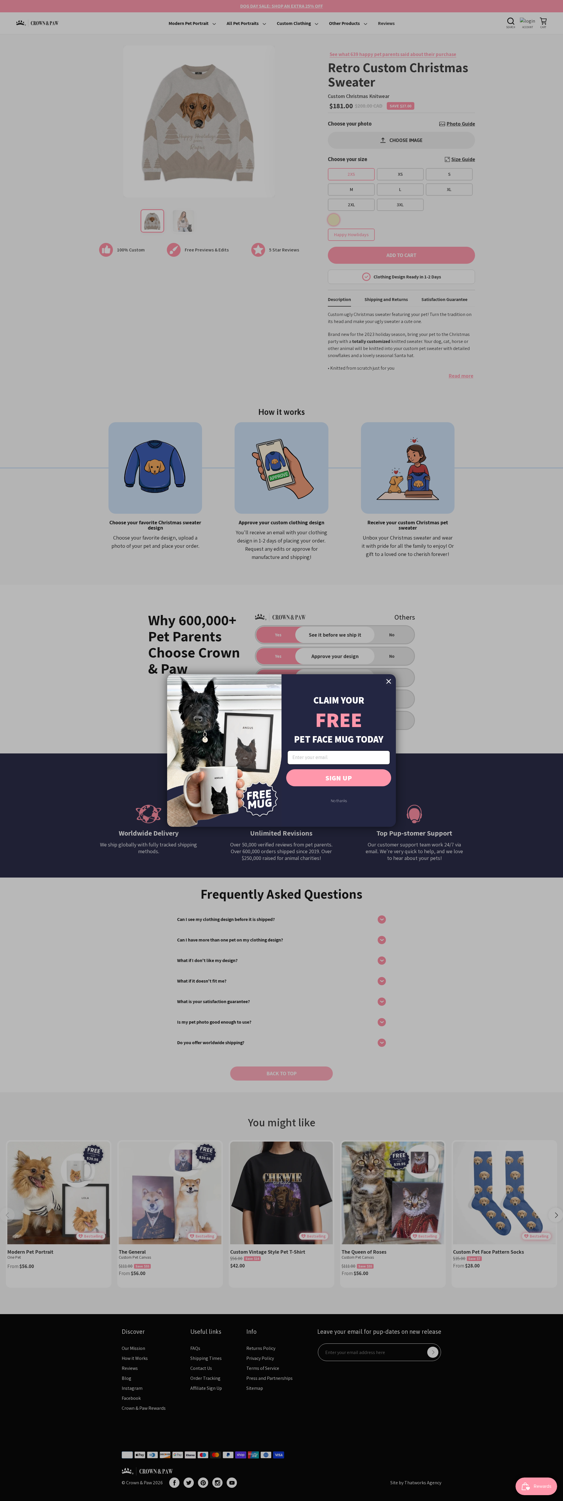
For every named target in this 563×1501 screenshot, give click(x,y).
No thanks (339, 800)
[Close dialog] (389, 681)
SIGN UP (338, 777)
